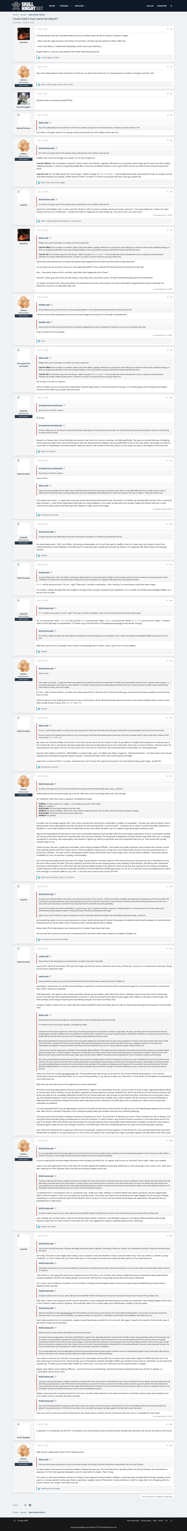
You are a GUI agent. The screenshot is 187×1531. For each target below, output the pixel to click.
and (50, 57)
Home (52, 5)
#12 (170, 524)
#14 (170, 600)
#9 (171, 350)
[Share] (167, 29)
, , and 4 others (57, 877)
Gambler (18, 22)
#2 (171, 67)
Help (154, 1520)
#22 (170, 1424)
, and (53, 182)
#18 (170, 886)
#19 (170, 948)
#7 (171, 230)
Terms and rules (133, 1520)
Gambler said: (44, 305)
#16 (170, 718)
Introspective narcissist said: (50, 405)
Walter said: (44, 122)
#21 (170, 1236)
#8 (171, 297)
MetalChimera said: (47, 148)
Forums (64, 5)
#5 (171, 140)
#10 (170, 398)
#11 (170, 461)
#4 (171, 115)
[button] (70, 6)
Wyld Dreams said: (46, 532)
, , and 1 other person (61, 221)
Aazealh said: (44, 572)
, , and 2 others (57, 84)
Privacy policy (146, 1520)
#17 (170, 776)
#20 (170, 1140)
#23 (170, 1445)
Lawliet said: (44, 956)
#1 (171, 29)
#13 (170, 564)
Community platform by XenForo (93, 1527)
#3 (171, 94)
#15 (170, 660)
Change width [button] (22, 1520)
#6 (171, 192)
